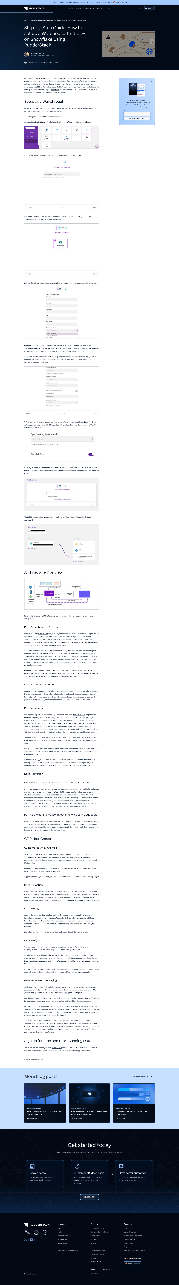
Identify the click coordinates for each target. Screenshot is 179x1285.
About (59, 1228)
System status (96, 1262)
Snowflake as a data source (56, 691)
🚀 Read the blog (119, 2)
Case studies (128, 1243)
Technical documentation (133, 1236)
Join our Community (134, 1263)
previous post (34, 78)
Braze (49, 827)
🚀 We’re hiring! (62, 1239)
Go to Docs (94, 1274)
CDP (38, 87)
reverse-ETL (56, 1048)
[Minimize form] (151, 81)
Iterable (27, 830)
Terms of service (63, 1247)
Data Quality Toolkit (97, 1254)
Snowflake (47, 87)
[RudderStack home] (34, 8)
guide (57, 219)
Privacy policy (62, 1243)
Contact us (61, 1232)
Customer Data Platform (99, 1232)
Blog (125, 1228)
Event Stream (95, 1236)
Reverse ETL (95, 1243)
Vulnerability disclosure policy (67, 1251)
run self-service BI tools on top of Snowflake (61, 795)
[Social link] (25, 1240)
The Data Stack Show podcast (134, 1251)
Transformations (96, 1247)
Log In (139, 8)
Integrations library (97, 1228)
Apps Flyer (60, 830)
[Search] (135, 8)
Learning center (129, 1239)
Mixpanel (90, 827)
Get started (85, 1050)
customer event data (44, 636)
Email (124, 110)
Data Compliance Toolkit (99, 1251)
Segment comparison (131, 1247)
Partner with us (62, 1236)
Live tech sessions (130, 1232)
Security (94, 1258)
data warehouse (79, 715)
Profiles (93, 1239)
